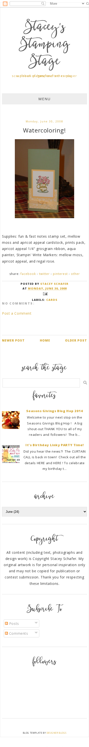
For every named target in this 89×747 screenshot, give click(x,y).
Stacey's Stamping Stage (44, 45)
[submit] (85, 383)
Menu (44, 98)
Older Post (76, 340)
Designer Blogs (56, 732)
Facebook (28, 274)
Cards (51, 300)
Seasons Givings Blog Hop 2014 (54, 411)
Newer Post (13, 340)
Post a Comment (16, 313)
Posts (13, 623)
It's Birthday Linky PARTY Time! (54, 445)
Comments (18, 633)
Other (75, 274)
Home (45, 340)
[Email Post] (44, 293)
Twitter (44, 274)
